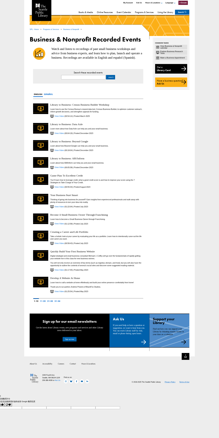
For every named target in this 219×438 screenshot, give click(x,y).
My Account (128, 3)
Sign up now (69, 339)
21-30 (50, 301)
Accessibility (47, 363)
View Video (59, 116)
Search (181, 12)
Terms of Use (184, 382)
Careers (61, 363)
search (110, 77)
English (38, 94)
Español (48, 94)
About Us (33, 363)
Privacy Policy (170, 382)
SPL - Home (34, 29)
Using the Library (165, 12)
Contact (73, 363)
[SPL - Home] (41, 10)
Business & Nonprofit (71, 29)
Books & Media (86, 12)
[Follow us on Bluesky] (71, 381)
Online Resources (105, 12)
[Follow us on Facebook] (76, 381)
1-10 (36, 301)
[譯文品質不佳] (8, 404)
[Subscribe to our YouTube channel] (82, 381)
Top (184, 356)
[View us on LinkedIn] (87, 381)
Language (169, 3)
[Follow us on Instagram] (66, 381)
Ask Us (139, 3)
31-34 (57, 301)
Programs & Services (144, 12)
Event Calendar (124, 12)
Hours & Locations (152, 3)
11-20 (43, 301)
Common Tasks (162, 43)
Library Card (164, 68)
